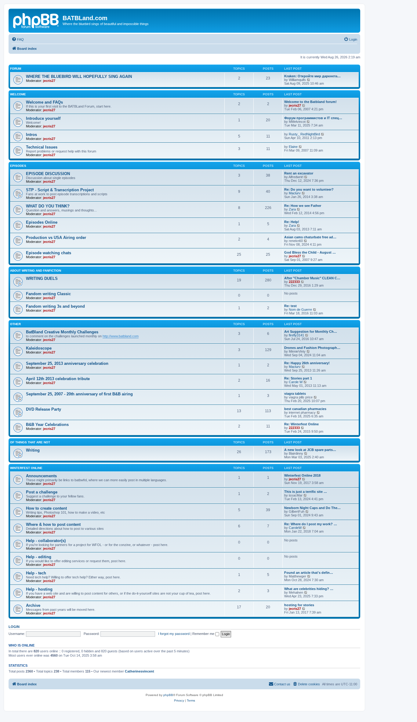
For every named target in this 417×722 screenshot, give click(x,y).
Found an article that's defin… (308, 572)
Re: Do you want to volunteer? (309, 189)
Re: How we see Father (302, 205)
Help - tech (36, 573)
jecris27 (49, 80)
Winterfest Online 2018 (302, 475)
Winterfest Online (26, 468)
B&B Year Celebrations (47, 424)
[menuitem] (18, 39)
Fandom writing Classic (48, 293)
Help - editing (38, 557)
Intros (31, 134)
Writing (33, 450)
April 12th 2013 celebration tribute (58, 378)
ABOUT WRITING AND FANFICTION (35, 270)
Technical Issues (41, 147)
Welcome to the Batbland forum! (310, 102)
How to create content (46, 508)
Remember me (203, 634)
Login (14, 627)
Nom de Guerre (300, 309)
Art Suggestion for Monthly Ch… (310, 331)
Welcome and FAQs (44, 102)
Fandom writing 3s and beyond (55, 306)
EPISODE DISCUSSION (48, 173)
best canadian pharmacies (305, 409)
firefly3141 (296, 335)
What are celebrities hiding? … (308, 589)
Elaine (293, 146)
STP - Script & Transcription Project (60, 190)
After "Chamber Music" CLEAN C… (312, 278)
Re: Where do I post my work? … (310, 524)
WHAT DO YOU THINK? (48, 206)
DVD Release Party (43, 409)
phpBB (168, 695)
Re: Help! (291, 222)
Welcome (18, 94)
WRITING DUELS (42, 278)
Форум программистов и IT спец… (313, 118)
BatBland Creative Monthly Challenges (62, 332)
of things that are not (30, 442)
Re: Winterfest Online (301, 424)
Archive (33, 605)
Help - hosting (39, 589)
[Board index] (36, 20)
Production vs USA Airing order (56, 237)
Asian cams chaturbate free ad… (310, 237)
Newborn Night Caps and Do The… (312, 508)
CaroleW (295, 528)
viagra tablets (295, 393)
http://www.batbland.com (121, 336)
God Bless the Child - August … (310, 252)
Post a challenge (41, 492)
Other (15, 324)
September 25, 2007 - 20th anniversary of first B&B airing (79, 394)
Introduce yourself (43, 118)
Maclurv (295, 193)
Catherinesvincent (139, 671)
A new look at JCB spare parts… (310, 450)
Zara (292, 209)
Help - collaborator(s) (46, 540)
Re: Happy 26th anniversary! (307, 363)
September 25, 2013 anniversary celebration (67, 363)
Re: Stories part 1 (298, 378)
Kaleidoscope (39, 348)
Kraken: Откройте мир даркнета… (312, 76)
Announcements (41, 476)
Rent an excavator (298, 173)
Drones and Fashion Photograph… (312, 348)
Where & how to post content (53, 524)
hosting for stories (299, 605)
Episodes (18, 165)
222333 (294, 282)
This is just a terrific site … (305, 491)
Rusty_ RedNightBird (304, 134)
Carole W (296, 382)
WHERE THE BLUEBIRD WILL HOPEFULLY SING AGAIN (79, 76)
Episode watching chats (48, 253)
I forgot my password (174, 634)
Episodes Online (41, 222)
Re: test (290, 306)
